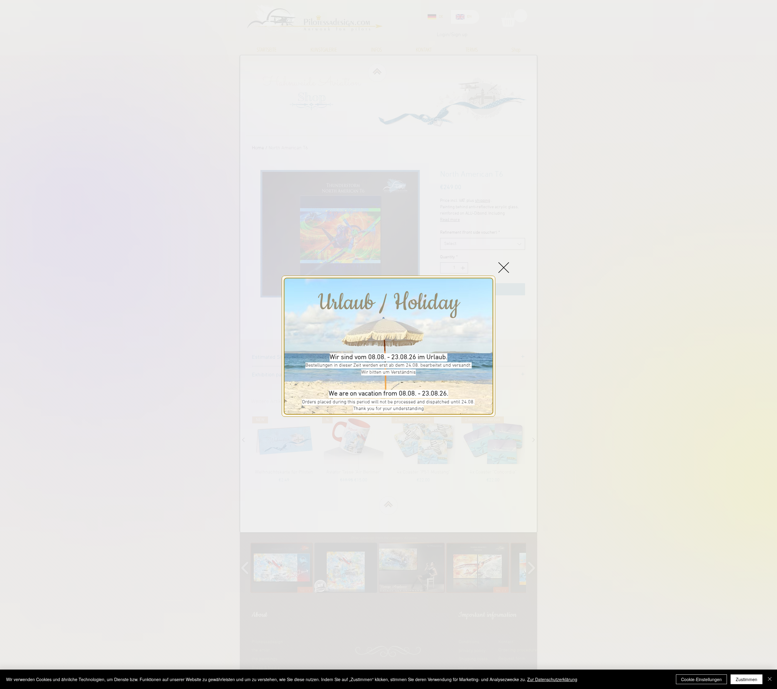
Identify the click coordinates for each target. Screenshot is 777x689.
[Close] (769, 679)
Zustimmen (746, 679)
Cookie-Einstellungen (701, 679)
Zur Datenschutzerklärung (552, 679)
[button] (503, 267)
